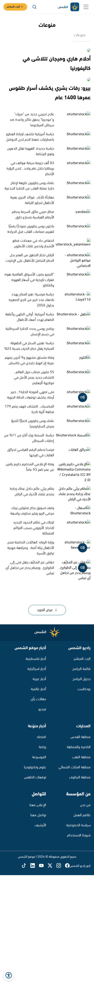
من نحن (85, 805)
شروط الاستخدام (79, 835)
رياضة (42, 747)
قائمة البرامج (81, 669)
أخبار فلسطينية (36, 659)
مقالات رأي (38, 699)
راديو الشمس (79, 648)
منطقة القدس (80, 737)
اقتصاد (41, 737)
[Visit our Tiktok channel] (26, 866)
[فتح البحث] (34, 6)
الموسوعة (39, 757)
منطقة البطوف (80, 777)
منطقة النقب (81, 757)
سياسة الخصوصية (78, 825)
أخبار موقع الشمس (30, 648)
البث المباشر (13, 7)
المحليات (83, 726)
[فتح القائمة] (86, 6)
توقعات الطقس (35, 777)
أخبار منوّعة (37, 726)
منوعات (79, 35)
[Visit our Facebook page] (67, 866)
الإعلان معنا (37, 805)
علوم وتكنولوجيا (35, 767)
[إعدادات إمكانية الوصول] (8, 975)
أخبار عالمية (38, 689)
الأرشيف (40, 825)
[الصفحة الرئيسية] (68, 7)
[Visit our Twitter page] (52, 866)
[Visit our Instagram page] (60, 866)
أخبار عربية (39, 679)
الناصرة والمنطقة (79, 747)
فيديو (42, 709)
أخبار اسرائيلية (36, 669)
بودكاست (84, 689)
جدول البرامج (82, 679)
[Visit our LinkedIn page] (34, 866)
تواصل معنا (38, 815)
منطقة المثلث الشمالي (74, 767)
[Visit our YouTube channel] (43, 866)
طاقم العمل (82, 815)
